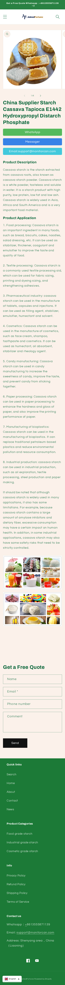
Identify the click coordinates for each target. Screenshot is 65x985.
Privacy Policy (16, 875)
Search (11, 774)
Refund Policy (16, 884)
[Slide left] (24, 95)
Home (11, 783)
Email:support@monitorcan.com (32, 151)
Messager (32, 141)
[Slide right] (40, 95)
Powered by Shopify (43, 979)
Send (15, 743)
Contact (12, 800)
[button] (5, 16)
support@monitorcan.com (35, 932)
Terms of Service (18, 901)
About (11, 791)
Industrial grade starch (22, 842)
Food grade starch (19, 833)
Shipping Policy (17, 893)
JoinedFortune (27, 979)
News (10, 809)
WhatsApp (32, 132)
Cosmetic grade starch (22, 851)
